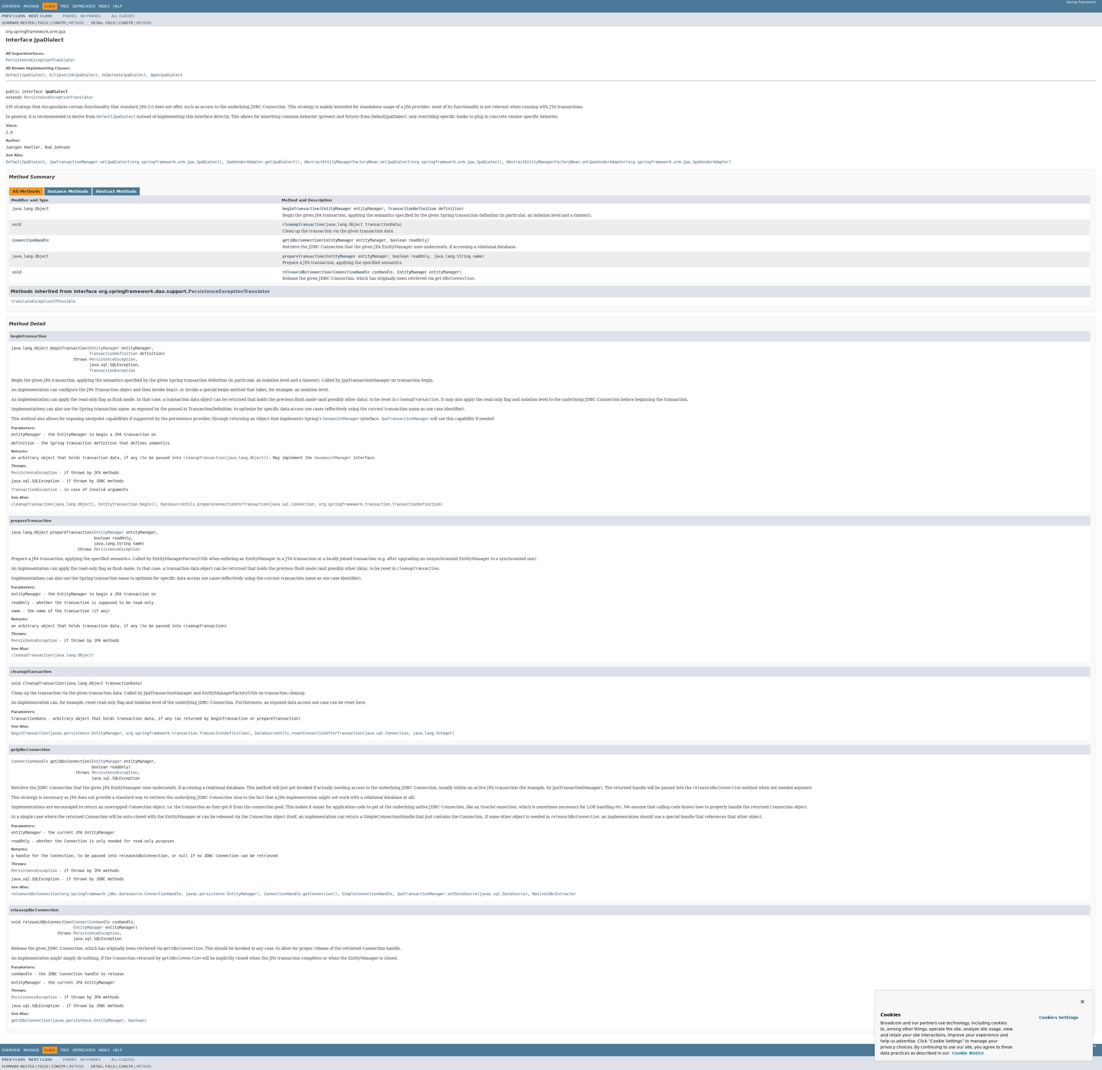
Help (117, 6)
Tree (64, 6)
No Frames (90, 16)
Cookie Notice (967, 1053)
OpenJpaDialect (166, 75)
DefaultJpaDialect (25, 75)
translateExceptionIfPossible (43, 301)
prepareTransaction (303, 256)
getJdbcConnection (301, 240)
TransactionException (112, 370)
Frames (70, 16)
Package (31, 6)
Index (104, 6)
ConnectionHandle (30, 240)
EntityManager (336, 208)
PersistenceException (112, 359)
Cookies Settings (1058, 1017)
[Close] (1082, 1001)
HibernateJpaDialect (124, 75)
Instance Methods (68, 191)
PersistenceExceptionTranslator (40, 60)
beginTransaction (300, 208)
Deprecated (84, 6)
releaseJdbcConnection (306, 272)
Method (76, 23)
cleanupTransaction (303, 224)
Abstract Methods (116, 191)
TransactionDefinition (412, 208)
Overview (11, 6)
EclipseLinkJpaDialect (73, 75)
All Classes (123, 16)
